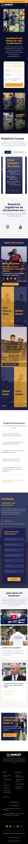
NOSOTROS (6, 788)
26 (17, 195)
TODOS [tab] (8, 152)
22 (25, 193)
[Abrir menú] (26, 5)
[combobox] (14, 539)
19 (18, 193)
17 (14, 193)
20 (21, 193)
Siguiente (14, 579)
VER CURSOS (9, 735)
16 (12, 193)
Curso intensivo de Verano (18, 1)
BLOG (4, 782)
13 (5, 193)
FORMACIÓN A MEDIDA (20, 780)
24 (13, 195)
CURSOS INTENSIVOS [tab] (19, 152)
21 (23, 193)
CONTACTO (6, 785)
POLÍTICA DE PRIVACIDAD (14, 837)
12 (3, 193)
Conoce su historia (10, 284)
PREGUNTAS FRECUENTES (7, 791)
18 (16, 193)
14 (7, 193)
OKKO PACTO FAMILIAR (19, 787)
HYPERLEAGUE (7, 779)
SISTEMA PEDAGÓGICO (19, 776)
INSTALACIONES (20, 784)
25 (15, 195)
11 (25, 191)
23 (10, 195)
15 (9, 193)
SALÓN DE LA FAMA (7, 776)
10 (23, 191)
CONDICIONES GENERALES (14, 841)
